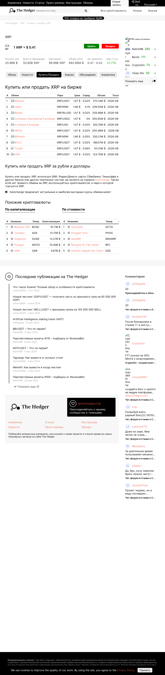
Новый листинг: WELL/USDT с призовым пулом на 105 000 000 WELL (57, 309)
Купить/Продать (49, 74)
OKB (16, 250)
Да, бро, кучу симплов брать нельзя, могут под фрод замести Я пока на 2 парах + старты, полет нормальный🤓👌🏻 (139, 472)
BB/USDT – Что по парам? (29, 328)
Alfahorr (137, 465)
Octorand (77, 227)
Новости (28, 2)
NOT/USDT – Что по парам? (31, 348)
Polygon (19, 244)
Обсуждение (88, 74)
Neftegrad (18, 322)
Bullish (19, 112)
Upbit (18, 106)
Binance (19, 100)
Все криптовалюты (113, 10)
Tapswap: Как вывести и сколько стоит (38, 357)
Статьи (39, 2)
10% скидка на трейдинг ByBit (83, 18)
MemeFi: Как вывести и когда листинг (37, 367)
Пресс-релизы (55, 2)
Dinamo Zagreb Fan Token (87, 250)
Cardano (19, 232)
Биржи (152, 10)
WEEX (18, 130)
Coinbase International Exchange (35, 118)
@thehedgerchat (89, 403)
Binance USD (22, 227)
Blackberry (138, 446)
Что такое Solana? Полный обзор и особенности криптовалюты (54, 287)
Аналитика (14, 2)
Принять (145, 670)
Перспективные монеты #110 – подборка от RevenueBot (48, 338)
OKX (17, 154)
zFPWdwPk (139, 284)
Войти (135, 3)
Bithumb (20, 136)
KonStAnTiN (139, 316)
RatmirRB (18, 332)
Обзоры (88, 2)
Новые (137, 10)
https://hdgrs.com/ (136, 395)
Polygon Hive (79, 232)
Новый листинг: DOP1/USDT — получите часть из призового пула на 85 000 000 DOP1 (64, 298)
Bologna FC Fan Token (85, 244)
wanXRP (76, 238)
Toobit (19, 148)
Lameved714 (139, 426)
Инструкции (74, 2)
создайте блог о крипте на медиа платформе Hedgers (140, 391)
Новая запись (116, 3)
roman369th (19, 290)
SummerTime (140, 485)
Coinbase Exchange (27, 124)
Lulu (134, 407)
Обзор (12, 74)
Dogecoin (20, 238)
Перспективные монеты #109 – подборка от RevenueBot (49, 377)
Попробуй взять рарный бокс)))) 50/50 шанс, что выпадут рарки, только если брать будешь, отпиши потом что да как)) (139, 413)
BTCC (18, 142)
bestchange (102, 179)
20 (126, 289)
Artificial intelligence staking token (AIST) (38, 319)
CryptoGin (138, 343)
